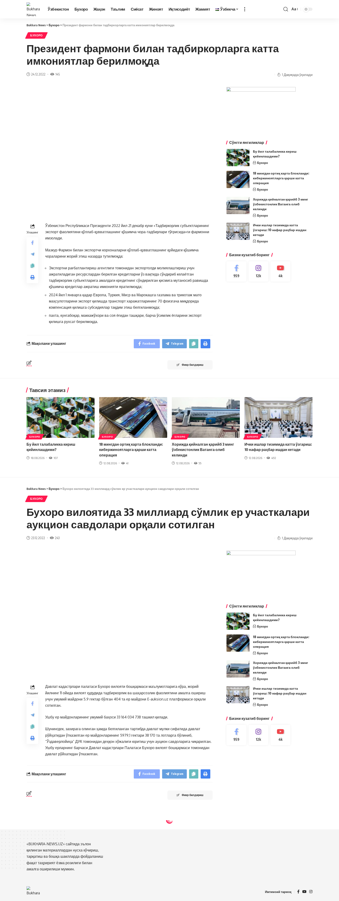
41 (127, 463)
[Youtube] (280, 271)
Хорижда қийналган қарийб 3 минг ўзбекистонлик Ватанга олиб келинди (280, 204)
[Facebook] (236, 271)
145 (57, 74)
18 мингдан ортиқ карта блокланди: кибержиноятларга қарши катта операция (281, 178)
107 (56, 458)
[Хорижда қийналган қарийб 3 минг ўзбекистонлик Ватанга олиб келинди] (238, 205)
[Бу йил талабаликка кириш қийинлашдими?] (238, 157)
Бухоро (36, 35)
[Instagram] (258, 271)
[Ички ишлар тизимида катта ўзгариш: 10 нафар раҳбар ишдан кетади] (238, 231)
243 (57, 538)
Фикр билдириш (192, 364)
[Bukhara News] (33, 9)
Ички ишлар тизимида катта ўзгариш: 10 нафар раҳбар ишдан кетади (279, 230)
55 (200, 463)
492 (273, 458)
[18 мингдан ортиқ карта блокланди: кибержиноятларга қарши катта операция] (238, 179)
